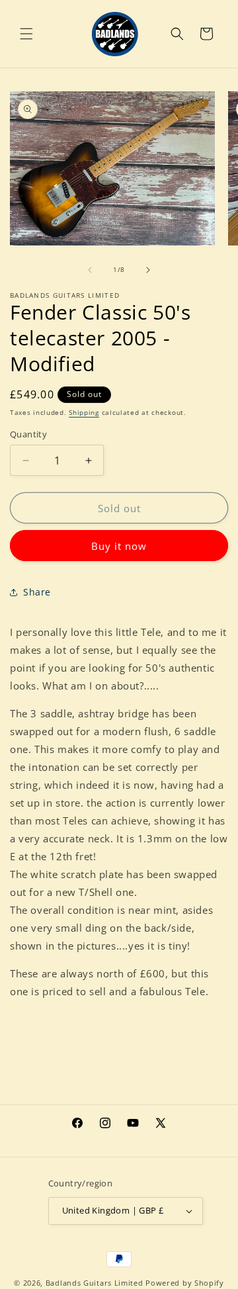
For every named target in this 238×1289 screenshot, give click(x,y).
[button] (26, 33)
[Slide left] (89, 270)
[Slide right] (148, 270)
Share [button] (37, 592)
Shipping (84, 412)
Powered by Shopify (184, 1283)
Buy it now (119, 546)
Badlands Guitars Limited (94, 1283)
